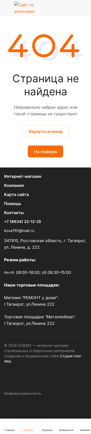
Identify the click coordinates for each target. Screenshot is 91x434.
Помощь (12, 203)
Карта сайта (16, 194)
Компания (14, 185)
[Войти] (71, 7)
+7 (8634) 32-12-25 (22, 221)
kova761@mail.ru (19, 230)
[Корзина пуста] (83, 7)
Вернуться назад (45, 131)
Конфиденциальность (22, 393)
